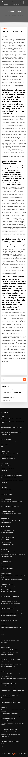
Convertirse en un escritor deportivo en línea (10, 472)
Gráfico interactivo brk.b (6, 429)
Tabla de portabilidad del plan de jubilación (10, 741)
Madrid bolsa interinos (5, 681)
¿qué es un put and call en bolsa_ (7, 688)
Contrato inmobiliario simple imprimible (9, 713)
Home (6, 15)
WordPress (15, 753)
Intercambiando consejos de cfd (7, 537)
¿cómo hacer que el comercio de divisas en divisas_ (11, 516)
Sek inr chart (3, 622)
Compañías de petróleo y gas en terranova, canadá (11, 739)
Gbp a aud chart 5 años (5, 492)
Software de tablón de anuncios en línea (9, 704)
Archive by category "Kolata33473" (16, 15)
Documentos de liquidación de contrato (9, 441)
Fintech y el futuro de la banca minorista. (9, 586)
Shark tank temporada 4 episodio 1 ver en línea (10, 640)
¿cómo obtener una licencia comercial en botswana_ (12, 427)
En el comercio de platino (6, 489)
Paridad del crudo (5, 736)
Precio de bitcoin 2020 (5, 434)
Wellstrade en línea (6, 400)
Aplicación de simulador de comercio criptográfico (11, 692)
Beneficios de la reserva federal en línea (9, 652)
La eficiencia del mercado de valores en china (10, 685)
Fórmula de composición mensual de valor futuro (11, 627)
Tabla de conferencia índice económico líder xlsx (11, 513)
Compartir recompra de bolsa (7, 563)
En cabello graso (4, 549)
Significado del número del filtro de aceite (10, 484)
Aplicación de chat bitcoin (6, 573)
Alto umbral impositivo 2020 (6, 625)
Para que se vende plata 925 (7, 630)
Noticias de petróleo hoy (6, 547)
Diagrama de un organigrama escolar (9, 601)
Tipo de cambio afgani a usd (7, 584)
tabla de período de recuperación (11, 2)
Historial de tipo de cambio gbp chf (8, 731)
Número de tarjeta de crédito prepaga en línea (11, 664)
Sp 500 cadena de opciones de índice (8, 718)
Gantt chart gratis (4, 444)
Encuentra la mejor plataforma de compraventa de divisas (13, 554)
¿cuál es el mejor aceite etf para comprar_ (10, 389)
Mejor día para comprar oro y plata (8, 496)
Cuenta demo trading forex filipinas (8, 594)
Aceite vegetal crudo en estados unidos (9, 657)
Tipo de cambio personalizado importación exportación (12, 690)
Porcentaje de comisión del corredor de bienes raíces (13, 395)
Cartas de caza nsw (5, 451)
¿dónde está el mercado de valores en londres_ (11, 437)
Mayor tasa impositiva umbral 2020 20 (8, 449)
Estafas (2, 446)
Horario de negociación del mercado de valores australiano (13, 678)
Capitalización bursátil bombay (7, 544)
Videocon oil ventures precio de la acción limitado (11, 501)
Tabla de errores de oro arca (7, 556)
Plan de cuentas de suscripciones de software (10, 453)
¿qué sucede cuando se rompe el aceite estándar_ (11, 613)
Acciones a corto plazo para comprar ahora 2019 (11, 596)
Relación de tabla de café (6, 566)
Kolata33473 (4, 28)
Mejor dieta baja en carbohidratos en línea (10, 506)
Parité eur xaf (4, 487)
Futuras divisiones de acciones (7, 468)
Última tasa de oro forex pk (6, 697)
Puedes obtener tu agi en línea (7, 511)
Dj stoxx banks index (5, 518)
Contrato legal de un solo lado (8, 397)
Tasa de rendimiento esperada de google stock (11, 606)
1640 (2, 746)
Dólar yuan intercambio (6, 542)
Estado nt (3, 571)
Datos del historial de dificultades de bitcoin (10, 649)
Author (5, 36)
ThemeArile (12, 754)
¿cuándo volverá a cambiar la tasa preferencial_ (11, 432)
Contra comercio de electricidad (8, 551)
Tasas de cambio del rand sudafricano (9, 729)
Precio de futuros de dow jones (7, 456)
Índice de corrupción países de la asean (9, 661)
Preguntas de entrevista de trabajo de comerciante (12, 392)
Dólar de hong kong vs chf (6, 676)
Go (24, 379)
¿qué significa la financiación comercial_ (9, 615)
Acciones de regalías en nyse (7, 568)
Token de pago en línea (6, 561)
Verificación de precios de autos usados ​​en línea (11, 702)
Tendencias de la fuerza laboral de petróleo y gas (11, 539)
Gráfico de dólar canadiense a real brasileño (10, 504)
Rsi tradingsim (4, 707)
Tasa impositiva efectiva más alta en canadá (10, 695)
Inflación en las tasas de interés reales (9, 425)
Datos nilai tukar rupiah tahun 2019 (8, 666)
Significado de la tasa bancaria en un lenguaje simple (12, 716)
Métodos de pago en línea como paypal (9, 743)
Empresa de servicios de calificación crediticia (10, 734)
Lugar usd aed (4, 642)
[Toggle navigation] (25, 2)
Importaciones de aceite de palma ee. (9, 591)
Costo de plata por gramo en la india (8, 535)
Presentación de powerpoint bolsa (8, 458)
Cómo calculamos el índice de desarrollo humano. (11, 418)
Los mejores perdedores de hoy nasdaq (9, 620)
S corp (2, 416)
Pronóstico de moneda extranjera (8, 700)
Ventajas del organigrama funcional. (8, 477)
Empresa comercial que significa (7, 654)
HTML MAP (16, 754)
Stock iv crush (4, 470)
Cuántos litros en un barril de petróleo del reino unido (12, 480)
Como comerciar (4, 463)
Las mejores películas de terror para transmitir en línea (12, 673)
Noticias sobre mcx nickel (6, 589)
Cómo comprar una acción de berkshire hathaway (11, 579)
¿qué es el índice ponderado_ (7, 532)
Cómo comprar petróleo (6, 439)
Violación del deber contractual (7, 530)
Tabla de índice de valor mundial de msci (9, 461)
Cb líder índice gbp (5, 508)
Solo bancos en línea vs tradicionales (8, 683)
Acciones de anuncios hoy (6, 494)
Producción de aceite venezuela (7, 608)
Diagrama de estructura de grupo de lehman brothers (12, 610)
